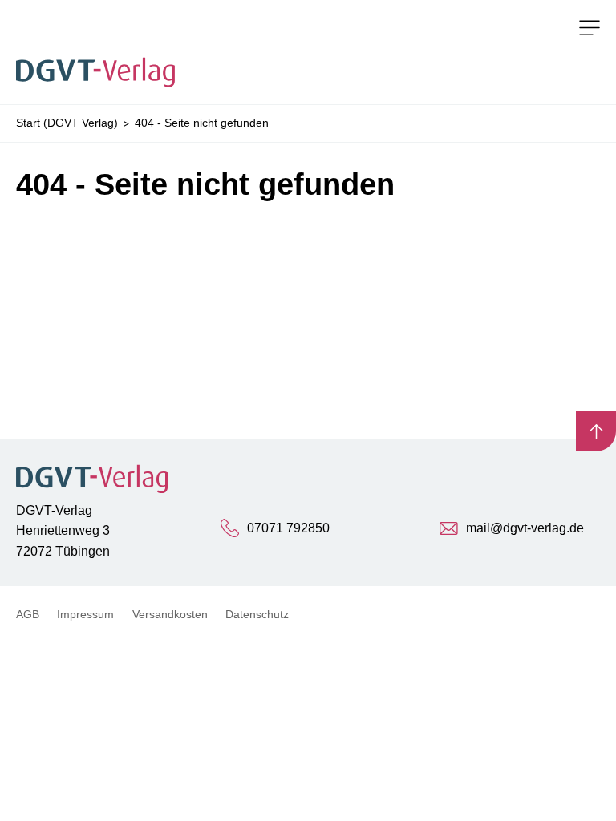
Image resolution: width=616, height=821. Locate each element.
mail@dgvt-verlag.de (525, 528)
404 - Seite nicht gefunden (202, 122)
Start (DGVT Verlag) (67, 122)
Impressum (85, 614)
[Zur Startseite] (100, 52)
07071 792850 (288, 528)
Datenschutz (257, 614)
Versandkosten (170, 614)
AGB (27, 614)
